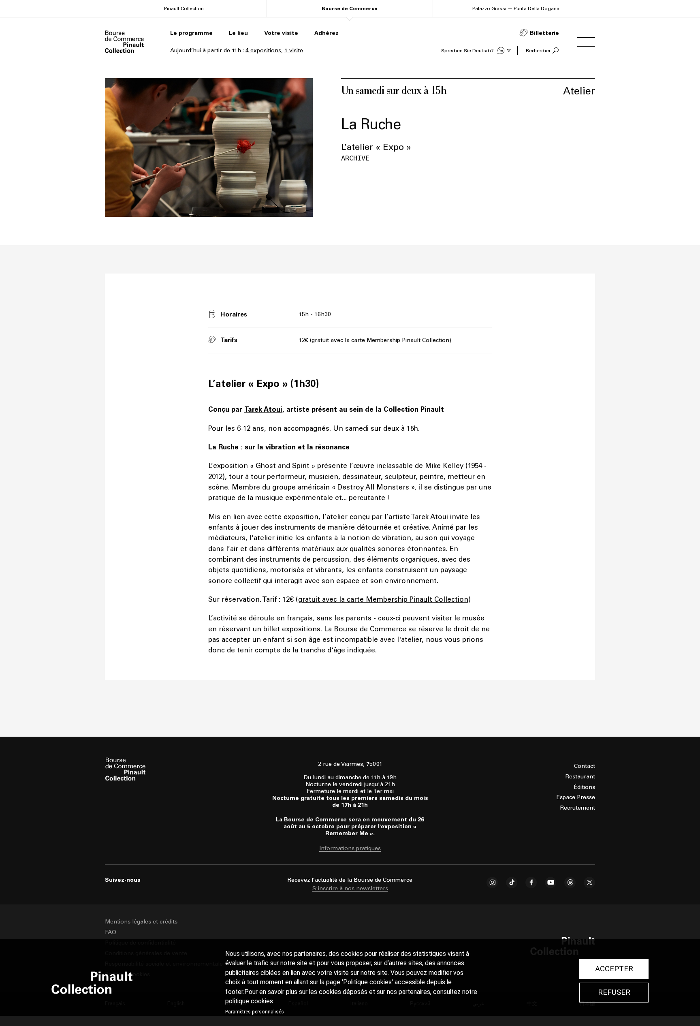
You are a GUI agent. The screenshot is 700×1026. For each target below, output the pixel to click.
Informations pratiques (350, 848)
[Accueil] (124, 41)
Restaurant (580, 776)
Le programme (191, 33)
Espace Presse (576, 797)
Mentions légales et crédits (141, 921)
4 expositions (263, 50)
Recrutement (577, 807)
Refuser (614, 992)
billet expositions (291, 629)
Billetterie (544, 33)
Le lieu (238, 33)
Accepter (614, 968)
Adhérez (326, 33)
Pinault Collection (184, 8)
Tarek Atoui (263, 409)
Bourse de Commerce (350, 8)
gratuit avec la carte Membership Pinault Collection (383, 599)
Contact (584, 766)
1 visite (293, 50)
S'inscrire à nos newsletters (350, 888)
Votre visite (281, 33)
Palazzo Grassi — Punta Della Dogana (515, 8)
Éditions (584, 787)
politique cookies (249, 1001)
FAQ (110, 932)
